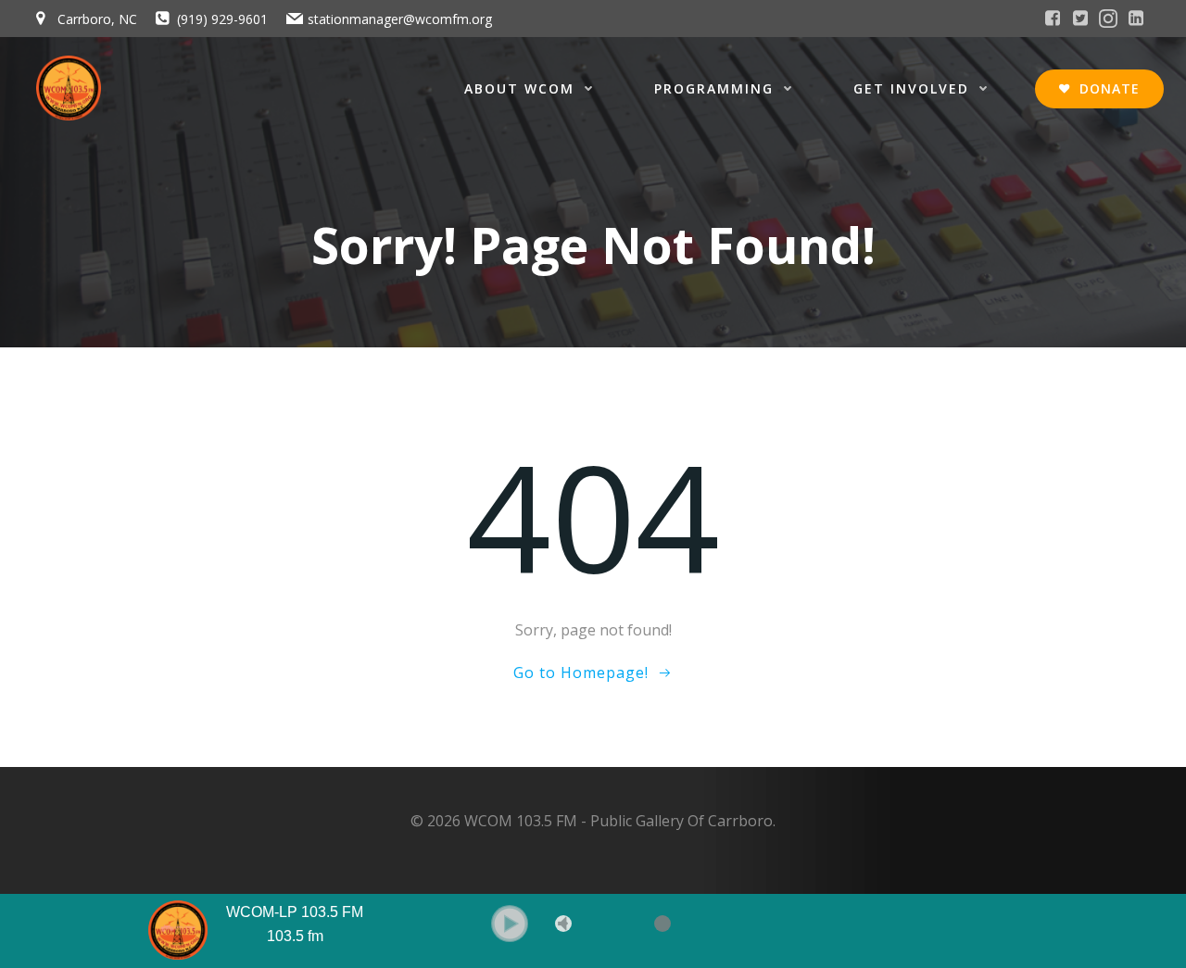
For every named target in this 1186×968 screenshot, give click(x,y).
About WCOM (519, 88)
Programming (714, 88)
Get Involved (911, 88)
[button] (509, 923)
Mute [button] (563, 923)
